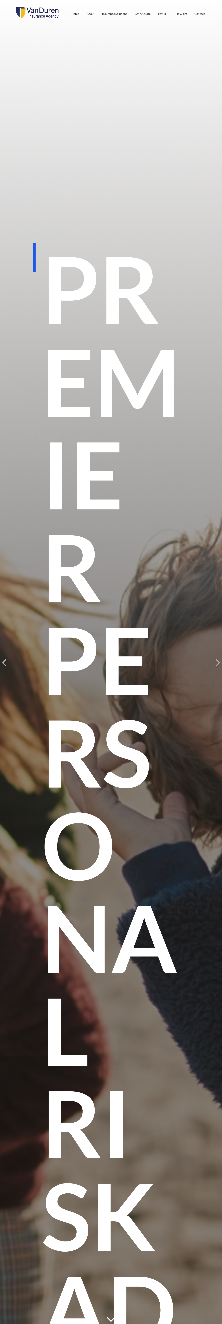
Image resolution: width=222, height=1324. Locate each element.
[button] (75, 13)
